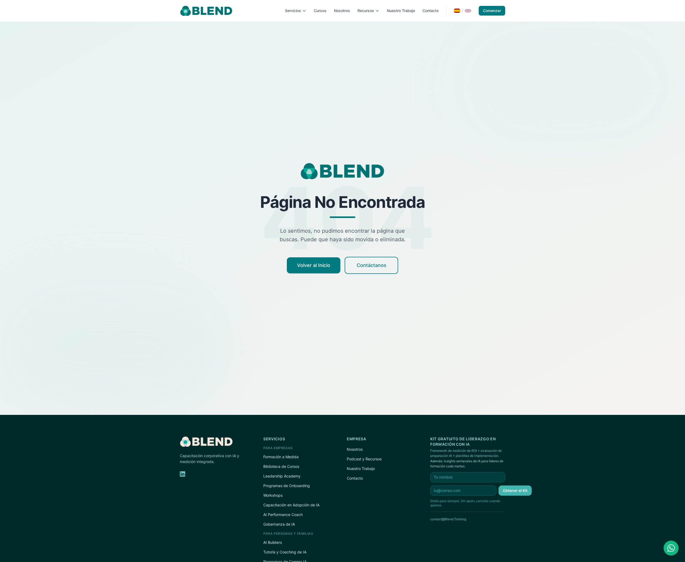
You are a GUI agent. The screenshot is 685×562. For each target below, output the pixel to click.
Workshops (273, 495)
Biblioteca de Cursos (281, 466)
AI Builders (272, 542)
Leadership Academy (281, 476)
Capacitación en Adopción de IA (291, 505)
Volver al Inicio (313, 265)
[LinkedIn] (182, 474)
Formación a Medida (281, 456)
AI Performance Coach (283, 514)
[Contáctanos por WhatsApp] (671, 548)
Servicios (293, 10)
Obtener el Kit (515, 490)
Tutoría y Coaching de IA (284, 552)
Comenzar (492, 10)
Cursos (320, 10)
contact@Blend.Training (448, 519)
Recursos (365, 10)
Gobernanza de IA (279, 524)
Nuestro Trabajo (401, 10)
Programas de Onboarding (286, 485)
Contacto (431, 10)
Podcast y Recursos (364, 459)
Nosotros (342, 10)
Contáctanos (371, 265)
